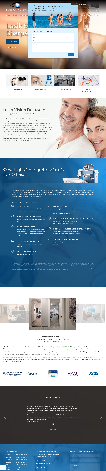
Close (74, 4)
